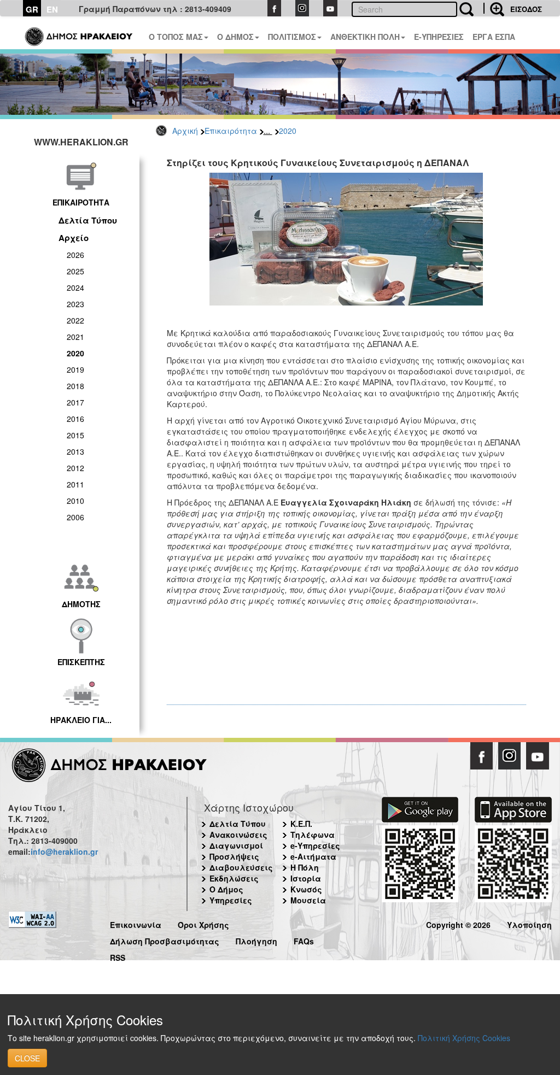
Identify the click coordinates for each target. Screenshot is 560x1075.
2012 (75, 467)
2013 (75, 451)
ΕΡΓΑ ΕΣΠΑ (493, 36)
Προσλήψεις (234, 856)
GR (32, 9)
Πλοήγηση (256, 940)
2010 (75, 500)
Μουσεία (308, 900)
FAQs (304, 940)
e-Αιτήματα (313, 856)
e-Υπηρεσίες (315, 845)
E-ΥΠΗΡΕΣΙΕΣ (439, 36)
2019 (75, 369)
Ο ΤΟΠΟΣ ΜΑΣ (176, 36)
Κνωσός (306, 889)
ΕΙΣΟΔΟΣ (526, 9)
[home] (79, 32)
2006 (75, 517)
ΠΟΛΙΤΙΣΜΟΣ (292, 36)
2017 (75, 402)
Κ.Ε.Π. (301, 823)
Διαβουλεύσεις (241, 867)
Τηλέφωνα (312, 834)
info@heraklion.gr (64, 851)
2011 (75, 484)
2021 (75, 336)
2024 (75, 287)
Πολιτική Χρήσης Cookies (464, 1037)
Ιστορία (305, 878)
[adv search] (493, 8)
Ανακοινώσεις (238, 834)
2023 (75, 303)
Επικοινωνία (135, 923)
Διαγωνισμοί (236, 845)
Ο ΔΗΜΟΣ (235, 36)
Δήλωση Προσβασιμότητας (164, 940)
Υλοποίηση (529, 923)
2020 (287, 130)
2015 (75, 435)
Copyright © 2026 (458, 923)
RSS (117, 956)
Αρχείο (74, 238)
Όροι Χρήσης (203, 923)
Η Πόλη (304, 867)
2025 (75, 271)
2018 (75, 385)
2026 (75, 254)
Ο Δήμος (226, 889)
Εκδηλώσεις (234, 878)
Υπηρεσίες (230, 900)
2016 (75, 418)
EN (52, 9)
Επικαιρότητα (231, 130)
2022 (75, 320)
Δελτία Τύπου (88, 220)
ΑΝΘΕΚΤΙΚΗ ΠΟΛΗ (365, 36)
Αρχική (185, 130)
